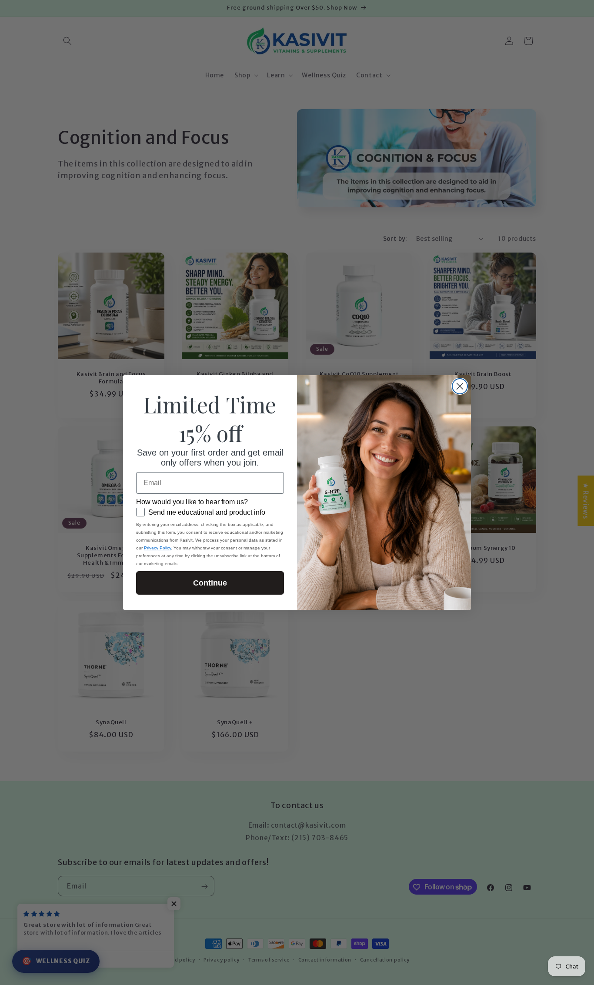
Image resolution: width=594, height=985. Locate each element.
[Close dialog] (459, 386)
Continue (210, 583)
